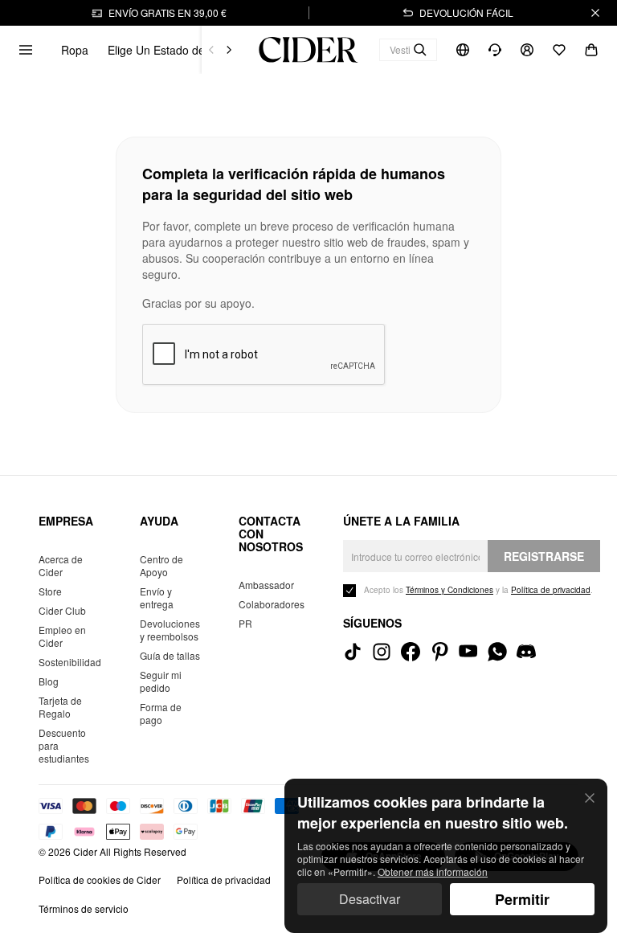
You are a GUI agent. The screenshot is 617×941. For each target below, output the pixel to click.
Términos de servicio (84, 908)
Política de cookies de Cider (100, 879)
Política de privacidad (224, 879)
